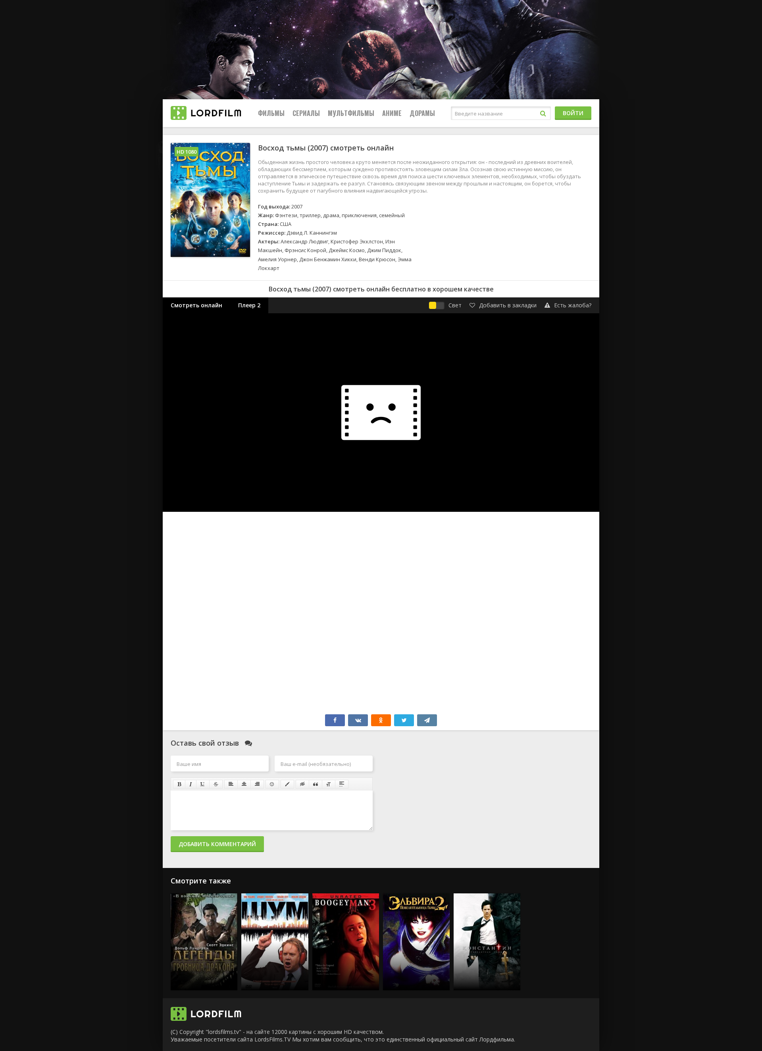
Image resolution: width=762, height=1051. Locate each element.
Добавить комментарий (217, 844)
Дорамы (422, 113)
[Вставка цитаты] (315, 784)
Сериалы (306, 113)
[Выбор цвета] (287, 784)
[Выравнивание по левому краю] (231, 784)
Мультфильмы (351, 113)
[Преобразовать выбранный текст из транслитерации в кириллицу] (328, 784)
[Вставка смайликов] (272, 784)
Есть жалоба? (572, 305)
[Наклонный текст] (190, 784)
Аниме (392, 113)
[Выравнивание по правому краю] (257, 784)
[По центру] (244, 784)
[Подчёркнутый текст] (203, 784)
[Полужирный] (179, 784)
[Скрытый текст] (302, 784)
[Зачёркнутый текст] (216, 784)
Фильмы (271, 113)
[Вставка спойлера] (341, 784)
